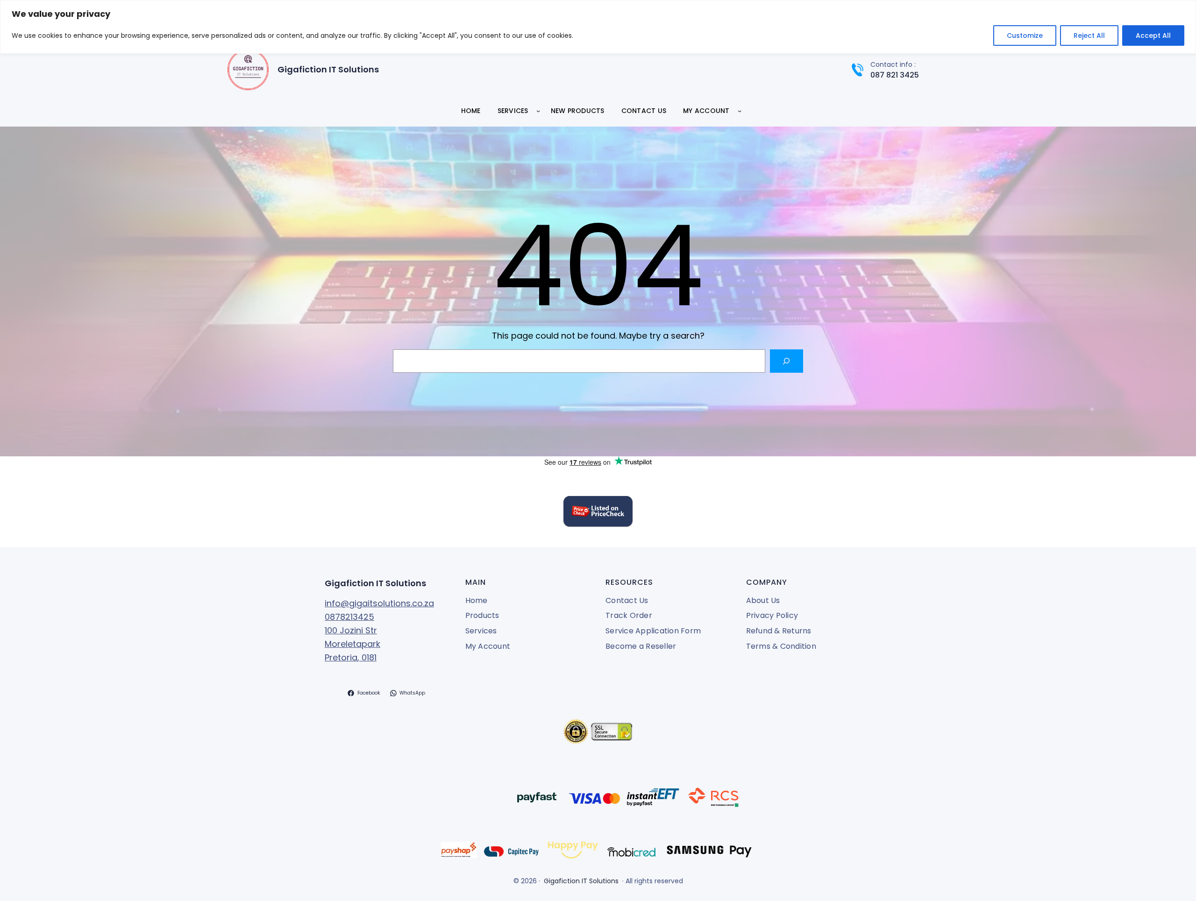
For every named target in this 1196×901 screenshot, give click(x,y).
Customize (1025, 35)
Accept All (1153, 35)
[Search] (786, 360)
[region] (598, 27)
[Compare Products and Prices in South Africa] (598, 513)
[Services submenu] (538, 111)
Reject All (1089, 35)
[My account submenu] (739, 111)
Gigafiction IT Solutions (328, 69)
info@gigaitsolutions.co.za (379, 603)
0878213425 (349, 617)
